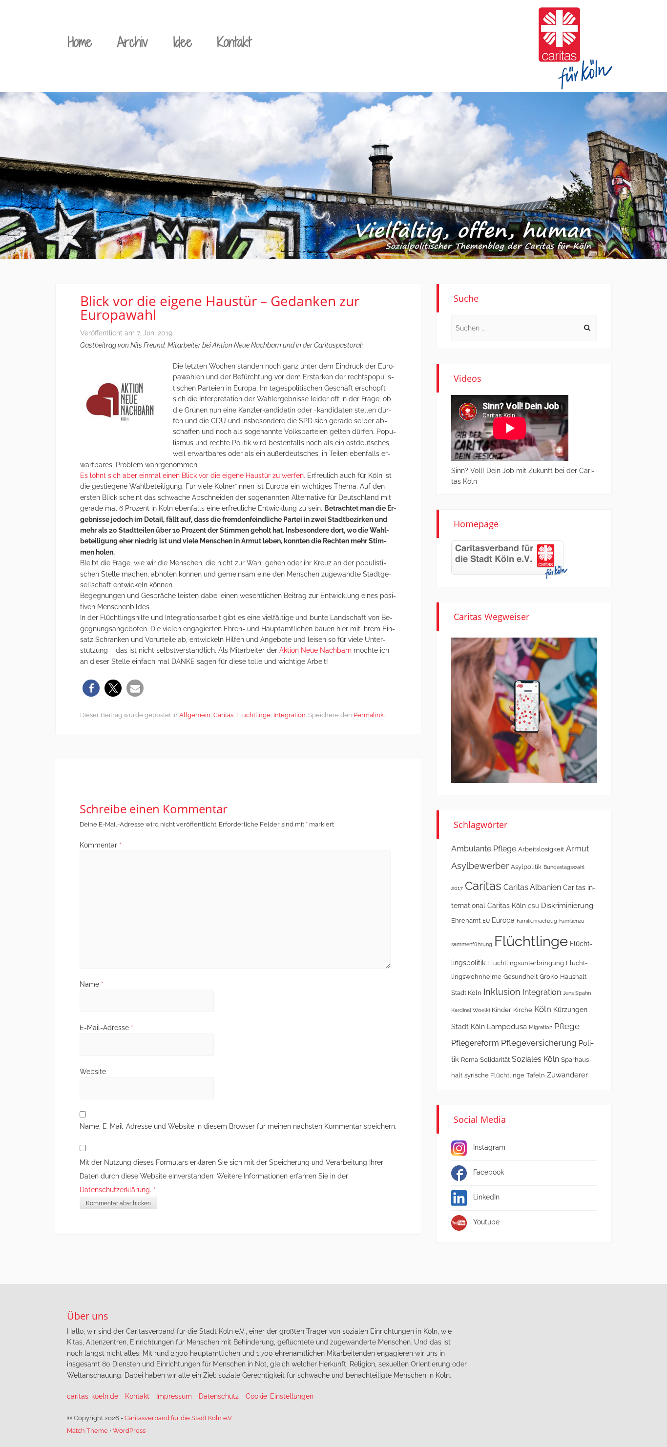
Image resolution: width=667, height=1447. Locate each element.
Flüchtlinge (253, 715)
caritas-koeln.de (92, 1396)
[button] (91, 688)
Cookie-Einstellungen (279, 1396)
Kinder (501, 1009)
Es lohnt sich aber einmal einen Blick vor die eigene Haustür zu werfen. (192, 475)
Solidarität (495, 1059)
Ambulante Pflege (483, 848)
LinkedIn (486, 1197)
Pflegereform (475, 1043)
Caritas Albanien (532, 887)
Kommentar (101, 845)
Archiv (132, 41)
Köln (542, 1009)
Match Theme (87, 1430)
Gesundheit (520, 976)
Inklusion (502, 992)
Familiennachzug (537, 921)
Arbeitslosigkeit (541, 849)
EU (486, 921)
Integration (289, 715)
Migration (540, 1027)
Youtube (486, 1222)
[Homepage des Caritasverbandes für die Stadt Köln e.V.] (509, 559)
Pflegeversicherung (539, 1043)
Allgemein (194, 715)
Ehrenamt (465, 920)
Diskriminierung (567, 905)
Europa (503, 920)
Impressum (174, 1396)
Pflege (567, 1026)
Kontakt (234, 41)
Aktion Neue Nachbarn (315, 650)
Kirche (522, 1009)
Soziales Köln (535, 1059)
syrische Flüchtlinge (494, 1075)
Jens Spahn (577, 993)
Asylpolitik (526, 866)
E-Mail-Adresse (106, 1028)
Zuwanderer (567, 1075)
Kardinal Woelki (470, 1010)
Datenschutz (219, 1396)
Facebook (488, 1172)
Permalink (369, 715)
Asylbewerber (480, 866)
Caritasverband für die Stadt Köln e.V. (178, 1418)
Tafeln (535, 1075)
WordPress (129, 1430)
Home (80, 41)
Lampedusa (507, 1026)
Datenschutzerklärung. (115, 1190)
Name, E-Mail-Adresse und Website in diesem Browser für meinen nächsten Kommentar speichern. (238, 1126)
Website (93, 1071)
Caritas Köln (506, 906)
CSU (533, 906)
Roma (469, 1059)
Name (92, 984)
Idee (182, 41)
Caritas (223, 715)
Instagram (489, 1147)
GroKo (549, 976)
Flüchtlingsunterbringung (525, 963)
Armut (577, 848)
